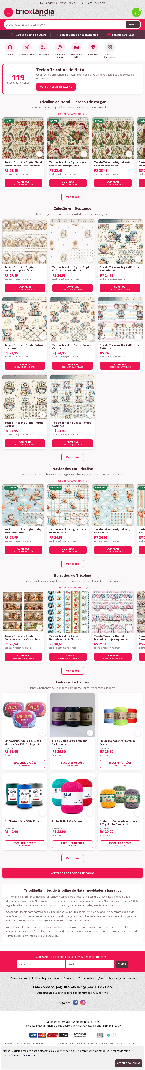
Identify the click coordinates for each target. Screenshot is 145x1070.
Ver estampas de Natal (56, 86)
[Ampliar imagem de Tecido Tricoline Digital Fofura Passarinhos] (138, 259)
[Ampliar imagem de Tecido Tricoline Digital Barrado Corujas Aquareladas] (129, 628)
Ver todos (72, 197)
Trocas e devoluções (91, 978)
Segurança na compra (121, 978)
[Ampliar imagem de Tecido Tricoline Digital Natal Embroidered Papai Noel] (84, 154)
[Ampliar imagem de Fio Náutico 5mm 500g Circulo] (42, 813)
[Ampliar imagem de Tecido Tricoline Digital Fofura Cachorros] (90, 337)
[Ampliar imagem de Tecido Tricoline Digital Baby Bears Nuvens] (84, 521)
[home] (35, 12)
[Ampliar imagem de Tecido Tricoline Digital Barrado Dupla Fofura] (42, 259)
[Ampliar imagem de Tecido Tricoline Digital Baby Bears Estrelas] (129, 521)
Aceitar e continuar (128, 1063)
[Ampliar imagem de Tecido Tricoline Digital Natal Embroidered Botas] (129, 154)
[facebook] (75, 1003)
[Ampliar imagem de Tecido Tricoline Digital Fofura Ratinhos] (138, 337)
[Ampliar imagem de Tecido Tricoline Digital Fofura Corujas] (42, 414)
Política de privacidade (45, 978)
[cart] (136, 12)
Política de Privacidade (23, 1055)
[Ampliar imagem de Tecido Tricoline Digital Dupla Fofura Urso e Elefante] (90, 259)
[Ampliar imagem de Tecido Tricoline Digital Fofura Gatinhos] (90, 414)
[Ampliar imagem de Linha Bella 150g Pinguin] (90, 813)
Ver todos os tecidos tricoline (72, 873)
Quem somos (18, 978)
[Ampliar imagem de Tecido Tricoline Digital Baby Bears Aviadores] (39, 521)
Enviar (121, 964)
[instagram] (83, 1003)
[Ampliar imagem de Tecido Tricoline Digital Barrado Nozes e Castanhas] (39, 628)
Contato (68, 978)
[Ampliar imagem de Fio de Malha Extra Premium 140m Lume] (90, 733)
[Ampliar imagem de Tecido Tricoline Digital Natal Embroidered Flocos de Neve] (39, 154)
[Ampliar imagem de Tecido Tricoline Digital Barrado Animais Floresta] (84, 628)
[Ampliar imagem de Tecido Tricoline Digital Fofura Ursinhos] (42, 337)
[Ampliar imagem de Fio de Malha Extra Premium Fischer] (138, 733)
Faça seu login (96, 3)
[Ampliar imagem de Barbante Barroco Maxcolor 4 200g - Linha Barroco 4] (138, 813)
